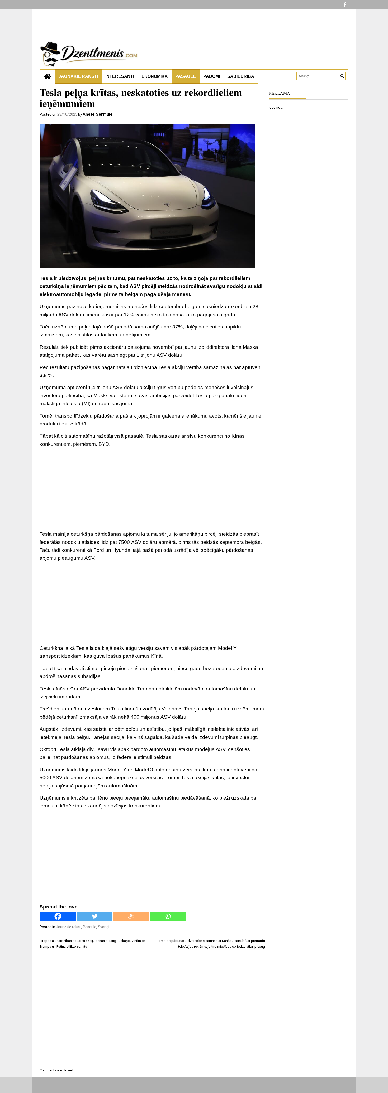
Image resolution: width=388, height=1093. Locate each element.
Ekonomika (154, 76)
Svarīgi (103, 927)
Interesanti (119, 76)
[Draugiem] (131, 916)
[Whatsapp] (168, 916)
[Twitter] (94, 916)
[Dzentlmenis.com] (47, 76)
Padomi (211, 76)
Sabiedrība (240, 76)
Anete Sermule (98, 114)
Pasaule (185, 76)
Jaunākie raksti (78, 76)
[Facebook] (58, 916)
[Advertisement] (152, 489)
